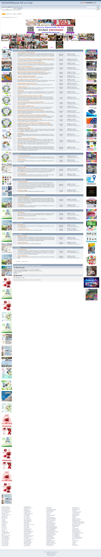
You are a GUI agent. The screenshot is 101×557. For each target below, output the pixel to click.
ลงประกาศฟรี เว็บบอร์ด (27, 532)
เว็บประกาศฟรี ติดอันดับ (5, 539)
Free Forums (53, 553)
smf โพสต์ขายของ (49, 539)
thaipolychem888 (75, 168)
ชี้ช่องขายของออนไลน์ (27, 543)
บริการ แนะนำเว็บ (4, 529)
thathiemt (73, 79)
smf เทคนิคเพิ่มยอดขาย (50, 545)
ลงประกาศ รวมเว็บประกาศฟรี (23, 155)
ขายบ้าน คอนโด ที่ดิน (5, 536)
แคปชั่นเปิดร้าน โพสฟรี (22, 190)
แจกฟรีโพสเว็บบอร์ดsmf (28, 529)
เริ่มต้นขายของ (74, 510)
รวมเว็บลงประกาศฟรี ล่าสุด (6, 514)
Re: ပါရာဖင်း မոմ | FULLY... (72, 59)
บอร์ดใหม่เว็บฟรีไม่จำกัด (22, 242)
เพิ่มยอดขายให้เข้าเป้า (75, 515)
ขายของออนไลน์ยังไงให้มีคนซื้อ (51, 509)
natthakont (74, 217)
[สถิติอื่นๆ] (15, 273)
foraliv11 (73, 75)
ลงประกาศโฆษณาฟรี (5, 543)
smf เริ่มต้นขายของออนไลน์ (50, 519)
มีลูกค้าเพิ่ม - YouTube (75, 518)
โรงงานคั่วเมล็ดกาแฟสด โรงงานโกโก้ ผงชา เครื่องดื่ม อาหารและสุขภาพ (32, 115)
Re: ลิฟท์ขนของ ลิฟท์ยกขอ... (72, 129)
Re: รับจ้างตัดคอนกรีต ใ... (72, 103)
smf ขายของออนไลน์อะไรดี (50, 515)
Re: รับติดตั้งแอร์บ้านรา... (72, 76)
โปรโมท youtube (26, 526)
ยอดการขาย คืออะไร (75, 528)
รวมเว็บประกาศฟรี (5, 515)
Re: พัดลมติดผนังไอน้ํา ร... (72, 256)
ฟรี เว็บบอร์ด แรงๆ (27, 534)
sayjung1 (73, 102)
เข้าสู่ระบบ (15, 7)
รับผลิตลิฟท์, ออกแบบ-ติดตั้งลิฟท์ (24, 128)
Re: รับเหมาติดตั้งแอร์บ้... (72, 160)
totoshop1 (73, 237)
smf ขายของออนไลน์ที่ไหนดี (50, 524)
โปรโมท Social (26, 525)
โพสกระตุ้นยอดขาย (75, 507)
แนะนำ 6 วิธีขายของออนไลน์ (28, 539)
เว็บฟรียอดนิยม (4, 524)
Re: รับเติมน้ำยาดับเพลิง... (72, 174)
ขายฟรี (73, 527)
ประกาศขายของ (4, 526)
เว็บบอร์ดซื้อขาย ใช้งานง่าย (23, 229)
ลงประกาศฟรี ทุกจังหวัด (5, 533)
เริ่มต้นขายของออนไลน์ (27, 541)
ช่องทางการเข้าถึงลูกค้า (5, 512)
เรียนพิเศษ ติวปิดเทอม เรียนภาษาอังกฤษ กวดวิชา (27, 83)
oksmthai (73, 140)
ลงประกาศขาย (4, 523)
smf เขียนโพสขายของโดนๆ (50, 540)
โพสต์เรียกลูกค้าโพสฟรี (50, 537)
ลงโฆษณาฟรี (74, 544)
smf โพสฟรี (48, 514)
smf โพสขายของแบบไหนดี (50, 530)
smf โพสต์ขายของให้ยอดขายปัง (51, 526)
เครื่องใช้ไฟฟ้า (20, 133)
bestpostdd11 (74, 110)
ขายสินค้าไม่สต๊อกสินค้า (50, 510)
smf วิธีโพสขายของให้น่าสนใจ (23, 197)
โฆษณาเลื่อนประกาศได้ (27, 536)
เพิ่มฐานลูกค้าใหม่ (4, 513)
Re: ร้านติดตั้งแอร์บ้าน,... (72, 134)
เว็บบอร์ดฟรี (74, 516)
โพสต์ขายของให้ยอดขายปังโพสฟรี (51, 527)
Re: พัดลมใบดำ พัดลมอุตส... (72, 68)
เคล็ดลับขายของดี (26, 510)
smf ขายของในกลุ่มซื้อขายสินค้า (51, 528)
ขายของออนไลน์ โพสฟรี (22, 181)
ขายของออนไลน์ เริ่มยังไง (28, 542)
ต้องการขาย (3, 534)
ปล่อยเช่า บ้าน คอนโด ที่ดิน (6, 535)
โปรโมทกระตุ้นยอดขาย (76, 531)
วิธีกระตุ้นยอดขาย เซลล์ (76, 508)
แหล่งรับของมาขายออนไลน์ (76, 511)
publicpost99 (74, 199)
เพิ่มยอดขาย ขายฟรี (21, 167)
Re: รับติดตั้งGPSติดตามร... (72, 251)
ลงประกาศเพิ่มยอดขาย (76, 535)
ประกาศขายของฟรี (75, 540)
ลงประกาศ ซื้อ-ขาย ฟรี (27, 519)
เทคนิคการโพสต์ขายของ (22, 255)
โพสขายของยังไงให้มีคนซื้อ (50, 529)
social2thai (74, 173)
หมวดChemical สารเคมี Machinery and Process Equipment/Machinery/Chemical (35, 58)
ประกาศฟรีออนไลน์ (27, 515)
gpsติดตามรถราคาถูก (75, 250)
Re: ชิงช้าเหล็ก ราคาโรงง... (72, 120)
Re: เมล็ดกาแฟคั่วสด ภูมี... (72, 116)
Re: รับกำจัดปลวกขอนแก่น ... (72, 107)
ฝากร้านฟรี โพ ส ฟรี (5, 540)
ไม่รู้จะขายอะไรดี (49, 507)
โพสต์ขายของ (20, 145)
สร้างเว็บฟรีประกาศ (27, 545)
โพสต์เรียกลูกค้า (20, 217)
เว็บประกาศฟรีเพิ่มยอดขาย (76, 538)
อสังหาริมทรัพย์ (20, 90)
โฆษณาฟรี (3, 519)
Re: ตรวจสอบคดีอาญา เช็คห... (73, 87)
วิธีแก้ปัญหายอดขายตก (76, 509)
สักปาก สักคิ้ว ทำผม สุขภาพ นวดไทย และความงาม (27, 79)
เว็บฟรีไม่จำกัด (4, 521)
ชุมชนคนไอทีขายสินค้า (27, 520)
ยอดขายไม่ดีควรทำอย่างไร (76, 524)
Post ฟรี (73, 539)
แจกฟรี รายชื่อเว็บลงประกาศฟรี (29, 524)
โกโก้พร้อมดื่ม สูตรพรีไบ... (72, 190)
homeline (73, 53)
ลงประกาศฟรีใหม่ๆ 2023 (28, 521)
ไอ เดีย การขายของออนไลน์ (50, 520)
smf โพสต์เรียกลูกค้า (49, 536)
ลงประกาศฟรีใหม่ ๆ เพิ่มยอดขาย (77, 537)
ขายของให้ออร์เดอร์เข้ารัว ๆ (50, 535)
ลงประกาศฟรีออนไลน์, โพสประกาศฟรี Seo (26, 52)
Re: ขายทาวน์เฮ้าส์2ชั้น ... (72, 54)
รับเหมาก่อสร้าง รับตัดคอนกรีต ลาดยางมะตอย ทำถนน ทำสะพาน (30, 102)
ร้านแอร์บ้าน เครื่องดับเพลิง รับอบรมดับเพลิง (26, 76)
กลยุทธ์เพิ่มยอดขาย (75, 529)
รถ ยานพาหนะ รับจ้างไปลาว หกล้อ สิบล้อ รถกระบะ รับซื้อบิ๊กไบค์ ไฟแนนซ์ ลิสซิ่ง (33, 123)
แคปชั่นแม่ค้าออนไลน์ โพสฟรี (51, 534)
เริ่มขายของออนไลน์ (49, 511)
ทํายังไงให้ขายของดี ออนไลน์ (28, 513)
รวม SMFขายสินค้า (27, 514)
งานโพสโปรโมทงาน (27, 512)
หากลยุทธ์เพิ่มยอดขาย (27, 506)
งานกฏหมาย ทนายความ (22, 86)
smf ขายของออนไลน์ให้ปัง (50, 538)
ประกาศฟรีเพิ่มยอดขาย (76, 534)
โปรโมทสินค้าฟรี (26, 523)
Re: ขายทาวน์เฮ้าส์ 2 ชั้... (72, 92)
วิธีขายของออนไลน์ (21, 159)
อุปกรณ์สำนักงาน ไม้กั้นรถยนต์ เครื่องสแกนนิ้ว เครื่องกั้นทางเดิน (30, 109)
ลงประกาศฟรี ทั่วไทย (5, 542)
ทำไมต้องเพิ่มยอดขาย (75, 526)
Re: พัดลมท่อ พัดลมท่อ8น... (72, 238)
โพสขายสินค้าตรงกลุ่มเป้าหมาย (29, 535)
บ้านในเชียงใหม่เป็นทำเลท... (72, 218)
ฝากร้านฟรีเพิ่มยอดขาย (22, 249)
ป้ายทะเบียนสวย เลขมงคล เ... (72, 124)
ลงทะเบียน (20, 7)
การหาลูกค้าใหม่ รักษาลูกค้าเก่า (7, 511)
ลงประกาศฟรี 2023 (5, 544)
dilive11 (73, 106)
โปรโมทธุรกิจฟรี (26, 522)
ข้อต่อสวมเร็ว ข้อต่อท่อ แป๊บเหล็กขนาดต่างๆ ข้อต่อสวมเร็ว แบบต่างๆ (31, 71)
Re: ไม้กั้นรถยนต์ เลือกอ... (72, 111)
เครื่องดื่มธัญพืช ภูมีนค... (72, 205)
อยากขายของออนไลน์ (27, 540)
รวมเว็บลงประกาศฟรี (5, 545)
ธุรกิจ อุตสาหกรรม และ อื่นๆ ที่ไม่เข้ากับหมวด (26, 138)
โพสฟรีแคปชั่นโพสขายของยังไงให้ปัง (52, 531)
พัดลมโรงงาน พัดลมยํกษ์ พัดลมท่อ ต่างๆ (25, 66)
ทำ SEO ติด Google (5, 522)
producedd (74, 128)
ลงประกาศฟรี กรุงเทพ (5, 541)
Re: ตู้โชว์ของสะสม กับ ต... (72, 243)
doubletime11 (74, 115)
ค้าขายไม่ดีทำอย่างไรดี (27, 511)
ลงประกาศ (3, 530)
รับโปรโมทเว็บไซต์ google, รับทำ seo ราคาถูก (17, 3)
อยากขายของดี (48, 508)
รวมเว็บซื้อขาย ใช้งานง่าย (6, 532)
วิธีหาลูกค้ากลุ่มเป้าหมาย (5, 510)
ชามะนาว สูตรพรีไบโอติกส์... (72, 229)
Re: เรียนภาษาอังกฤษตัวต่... (72, 84)
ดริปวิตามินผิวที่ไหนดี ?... (72, 80)
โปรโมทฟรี (74, 517)
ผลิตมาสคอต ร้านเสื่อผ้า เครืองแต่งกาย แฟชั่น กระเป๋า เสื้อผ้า (29, 95)
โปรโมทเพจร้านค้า (21, 204)
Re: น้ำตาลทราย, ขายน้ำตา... (72, 169)
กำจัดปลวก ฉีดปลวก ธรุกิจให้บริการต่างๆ (25, 106)
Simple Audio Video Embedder (51, 554)
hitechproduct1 (74, 155)
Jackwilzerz (74, 242)
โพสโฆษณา (3, 525)
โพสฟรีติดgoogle (21, 212)
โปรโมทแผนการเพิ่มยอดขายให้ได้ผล (78, 521)
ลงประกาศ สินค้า (26, 516)
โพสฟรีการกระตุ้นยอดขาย (76, 530)
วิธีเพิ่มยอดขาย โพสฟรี (22, 236)
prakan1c (73, 67)
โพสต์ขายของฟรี (4, 516)
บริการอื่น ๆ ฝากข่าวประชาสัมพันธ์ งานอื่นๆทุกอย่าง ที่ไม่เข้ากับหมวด (31, 62)
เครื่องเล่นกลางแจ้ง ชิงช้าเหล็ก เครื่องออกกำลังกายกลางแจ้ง (29, 119)
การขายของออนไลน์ (27, 544)
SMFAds (48, 553)
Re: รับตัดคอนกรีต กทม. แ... (72, 156)
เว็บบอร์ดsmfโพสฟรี (21, 173)
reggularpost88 (74, 83)
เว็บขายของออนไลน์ (49, 521)
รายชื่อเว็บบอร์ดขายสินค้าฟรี (28, 531)
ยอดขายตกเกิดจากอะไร (76, 525)
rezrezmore (74, 123)
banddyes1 (74, 119)
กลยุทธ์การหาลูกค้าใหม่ (5, 506)
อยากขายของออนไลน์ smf (50, 517)
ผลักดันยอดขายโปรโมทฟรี (76, 519)
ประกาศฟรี (3, 520)
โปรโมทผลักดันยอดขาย (76, 520)
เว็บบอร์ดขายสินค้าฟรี (27, 533)
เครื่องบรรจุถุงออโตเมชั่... (72, 63)
